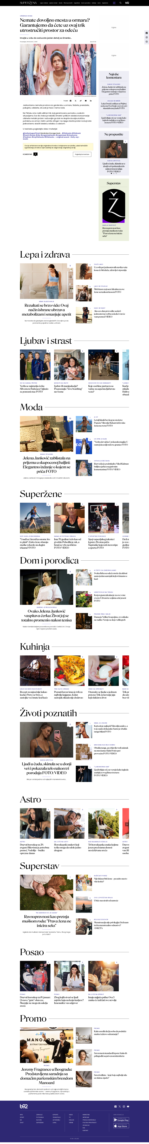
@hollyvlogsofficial (31, 133)
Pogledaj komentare (82, 154)
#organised (61, 135)
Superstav (105, 3)
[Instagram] (124, 1107)
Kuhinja (94, 3)
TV (70, 1117)
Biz (21, 1120)
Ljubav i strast (53, 3)
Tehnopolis (56, 1117)
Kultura (39, 1120)
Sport (22, 1117)
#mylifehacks (38, 137)
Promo (46, 1066)
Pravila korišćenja (89, 1120)
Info (21, 1115)
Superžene (77, 3)
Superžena (39, 1122)
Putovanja (40, 1117)
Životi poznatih (68, 3)
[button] (111, 173)
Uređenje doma (26, 16)
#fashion (27, 137)
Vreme (71, 1122)
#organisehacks (48, 135)
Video (71, 1115)
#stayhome (72, 135)
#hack (26, 135)
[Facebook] (116, 1107)
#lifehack (76, 133)
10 (70, 418)
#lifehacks (67, 133)
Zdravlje (39, 1115)
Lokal (55, 1122)
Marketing (86, 1115)
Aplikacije (86, 1125)
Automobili (56, 1120)
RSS (84, 1128)
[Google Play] (121, 1119)
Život (22, 1122)
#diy (38, 135)
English (71, 1120)
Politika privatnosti (89, 1122)
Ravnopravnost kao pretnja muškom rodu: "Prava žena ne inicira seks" (112, 232)
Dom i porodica (85, 3)
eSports (55, 1115)
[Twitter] (120, 1107)
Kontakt (85, 1130)
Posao (22, 994)
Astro (99, 3)
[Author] (113, 206)
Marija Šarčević (109, 225)
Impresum (86, 1117)
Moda (60, 3)
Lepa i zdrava (44, 3)
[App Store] (121, 1126)
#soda (32, 135)
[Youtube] (128, 1107)
